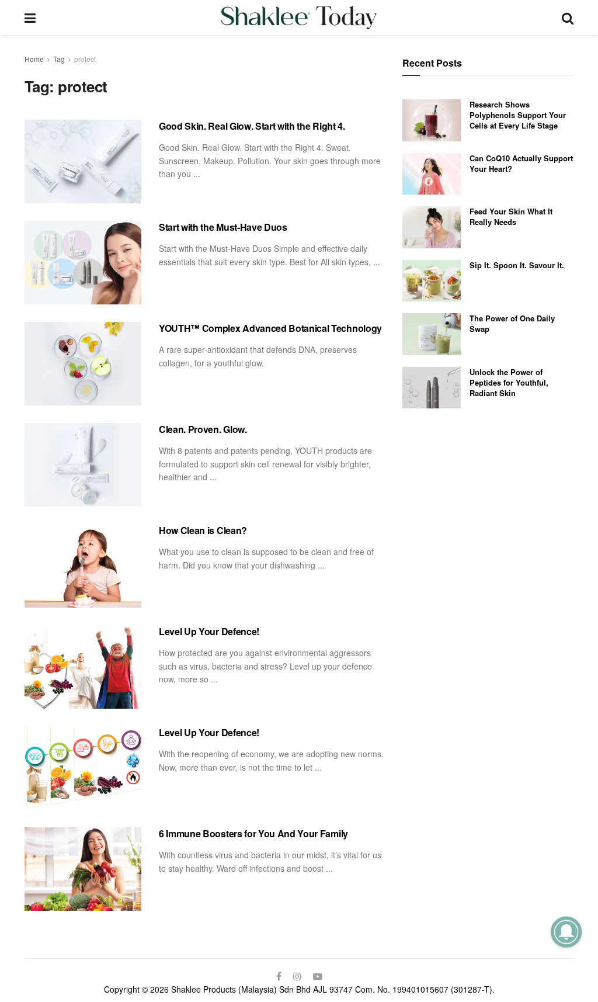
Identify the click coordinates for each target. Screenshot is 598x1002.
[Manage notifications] (566, 931)
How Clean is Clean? (203, 530)
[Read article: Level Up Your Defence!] (83, 667)
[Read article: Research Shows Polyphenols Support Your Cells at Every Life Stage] (431, 120)
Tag (59, 59)
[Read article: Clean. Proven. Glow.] (83, 465)
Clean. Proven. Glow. (203, 429)
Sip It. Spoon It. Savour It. (517, 265)
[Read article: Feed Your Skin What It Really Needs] (431, 227)
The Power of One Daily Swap (512, 323)
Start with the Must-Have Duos (223, 227)
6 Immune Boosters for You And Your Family (253, 833)
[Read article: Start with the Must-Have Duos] (83, 262)
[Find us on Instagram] (297, 976)
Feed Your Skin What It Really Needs (511, 216)
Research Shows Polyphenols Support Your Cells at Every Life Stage (518, 115)
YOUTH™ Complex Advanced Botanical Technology (270, 328)
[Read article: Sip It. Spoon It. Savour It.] (431, 281)
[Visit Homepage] (299, 17)
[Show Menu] (30, 17)
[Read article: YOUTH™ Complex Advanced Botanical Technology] (83, 363)
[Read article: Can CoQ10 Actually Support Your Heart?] (431, 174)
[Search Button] (567, 17)
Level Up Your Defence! (209, 631)
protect (85, 59)
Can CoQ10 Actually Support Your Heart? (521, 163)
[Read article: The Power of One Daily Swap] (431, 334)
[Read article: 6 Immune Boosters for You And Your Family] (83, 869)
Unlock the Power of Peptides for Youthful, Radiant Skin (509, 382)
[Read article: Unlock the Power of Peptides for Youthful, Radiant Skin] (431, 388)
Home (34, 59)
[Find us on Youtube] (317, 976)
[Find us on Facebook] (278, 976)
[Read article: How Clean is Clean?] (83, 566)
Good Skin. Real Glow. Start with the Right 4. (252, 126)
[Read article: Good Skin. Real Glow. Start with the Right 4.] (83, 161)
